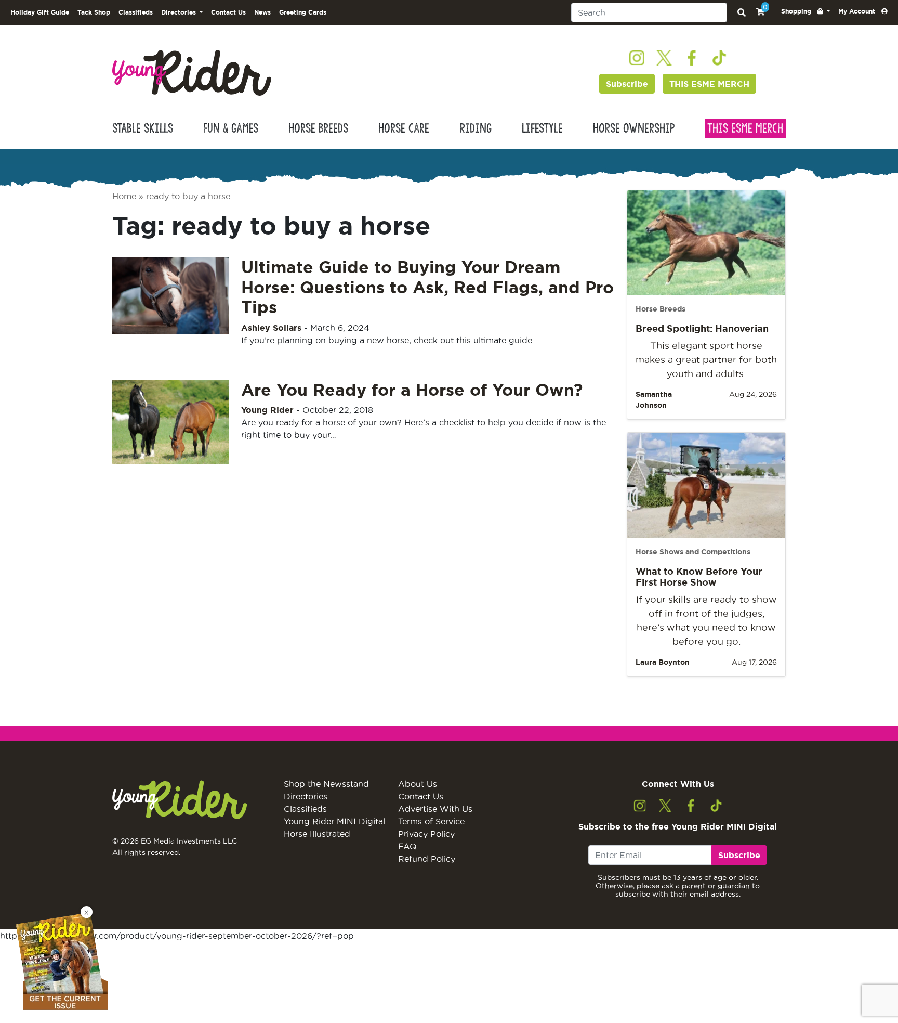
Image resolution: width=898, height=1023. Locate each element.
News (262, 12)
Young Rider (267, 410)
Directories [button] (179, 12)
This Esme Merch (745, 128)
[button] (805, 11)
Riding (476, 128)
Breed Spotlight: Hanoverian (702, 328)
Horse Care (403, 128)
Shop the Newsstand (326, 783)
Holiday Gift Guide (39, 12)
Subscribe (627, 83)
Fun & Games (230, 128)
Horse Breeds (318, 128)
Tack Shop (93, 12)
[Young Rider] (191, 71)
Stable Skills (142, 128)
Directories (305, 796)
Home (124, 196)
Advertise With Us (435, 808)
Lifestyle (542, 128)
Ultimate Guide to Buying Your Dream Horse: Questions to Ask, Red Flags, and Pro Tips (427, 286)
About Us (417, 783)
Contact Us (228, 12)
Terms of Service (431, 821)
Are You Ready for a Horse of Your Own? (412, 389)
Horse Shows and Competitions (693, 552)
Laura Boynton (663, 662)
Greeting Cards (302, 12)
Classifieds (135, 12)
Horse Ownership (634, 128)
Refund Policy (426, 858)
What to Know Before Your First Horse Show (699, 577)
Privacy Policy (426, 833)
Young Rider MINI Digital (334, 821)
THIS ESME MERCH (709, 83)
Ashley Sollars (271, 327)
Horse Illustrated (317, 833)
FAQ (407, 846)
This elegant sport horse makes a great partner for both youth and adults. (706, 360)
